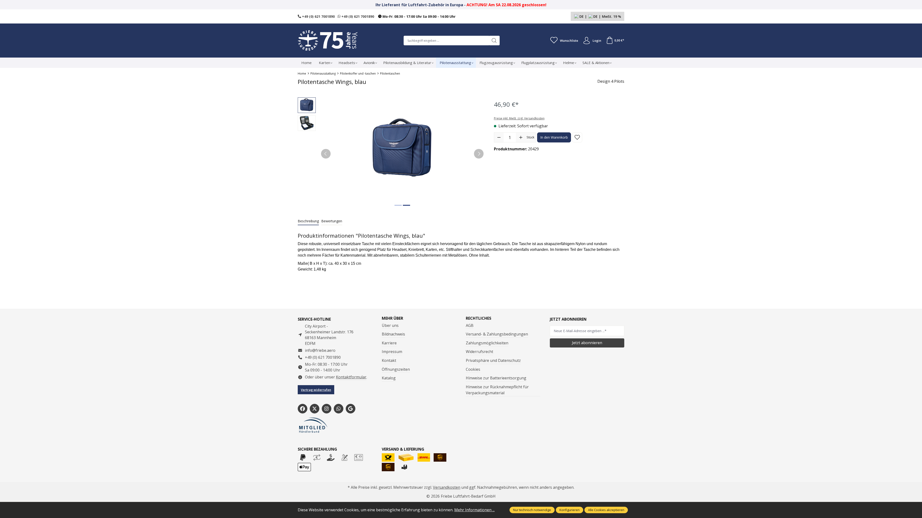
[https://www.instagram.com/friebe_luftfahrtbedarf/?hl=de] (326, 408)
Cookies (473, 369)
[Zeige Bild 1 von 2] (398, 205)
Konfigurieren (569, 510)
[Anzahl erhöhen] (521, 137)
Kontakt (389, 360)
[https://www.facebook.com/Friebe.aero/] (302, 408)
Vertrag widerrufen (316, 390)
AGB (469, 325)
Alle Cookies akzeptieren (606, 510)
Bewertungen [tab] (331, 221)
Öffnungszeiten (396, 369)
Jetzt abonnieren (587, 342)
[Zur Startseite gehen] (328, 40)
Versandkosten (446, 487)
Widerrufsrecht (479, 351)
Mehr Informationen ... (474, 509)
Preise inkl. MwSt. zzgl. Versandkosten (519, 118)
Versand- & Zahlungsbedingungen (497, 334)
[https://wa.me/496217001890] (338, 408)
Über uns (390, 325)
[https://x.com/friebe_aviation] (314, 408)
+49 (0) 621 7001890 (318, 16)
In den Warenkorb (554, 137)
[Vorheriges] (326, 154)
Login (597, 40)
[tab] (308, 221)
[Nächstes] (479, 154)
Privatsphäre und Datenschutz (493, 360)
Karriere (389, 343)
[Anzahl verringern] (499, 137)
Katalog (389, 378)
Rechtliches (478, 318)
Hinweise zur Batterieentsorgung (496, 378)
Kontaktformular (351, 377)
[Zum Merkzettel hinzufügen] (577, 137)
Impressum (392, 351)
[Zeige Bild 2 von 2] (406, 205)
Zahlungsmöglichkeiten (487, 343)
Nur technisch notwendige (532, 510)
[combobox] (446, 40)
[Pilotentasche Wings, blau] (402, 148)
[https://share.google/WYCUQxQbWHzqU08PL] (350, 408)
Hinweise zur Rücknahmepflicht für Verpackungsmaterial (497, 390)
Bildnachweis (393, 334)
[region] (391, 153)
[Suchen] (494, 40)
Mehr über (392, 318)
